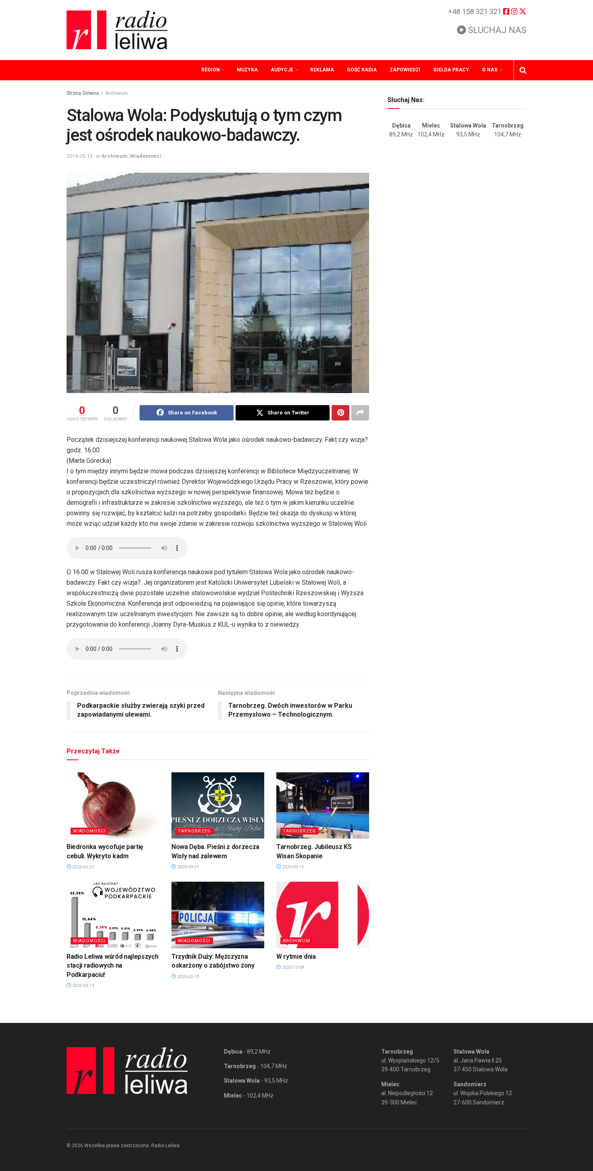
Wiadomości (145, 156)
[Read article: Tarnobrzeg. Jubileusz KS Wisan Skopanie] (322, 805)
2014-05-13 (79, 156)
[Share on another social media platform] (360, 412)
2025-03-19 (82, 985)
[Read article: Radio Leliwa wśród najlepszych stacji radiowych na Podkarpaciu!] (113, 915)
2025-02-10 (187, 976)
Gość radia (362, 70)
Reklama (322, 70)
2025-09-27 (187, 867)
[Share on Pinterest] (340, 412)
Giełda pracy (451, 70)
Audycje (282, 70)
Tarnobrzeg (194, 831)
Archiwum (116, 93)
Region (210, 70)
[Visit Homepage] (117, 29)
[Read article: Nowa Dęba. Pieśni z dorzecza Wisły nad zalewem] (217, 805)
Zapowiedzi (405, 70)
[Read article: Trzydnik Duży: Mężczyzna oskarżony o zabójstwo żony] (217, 915)
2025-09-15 (292, 867)
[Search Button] (523, 70)
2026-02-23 (82, 867)
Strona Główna (83, 93)
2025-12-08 (292, 967)
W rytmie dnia (296, 956)
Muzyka (247, 70)
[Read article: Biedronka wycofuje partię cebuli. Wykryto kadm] (113, 805)
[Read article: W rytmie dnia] (322, 915)
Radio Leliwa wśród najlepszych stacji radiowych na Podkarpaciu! (112, 966)
